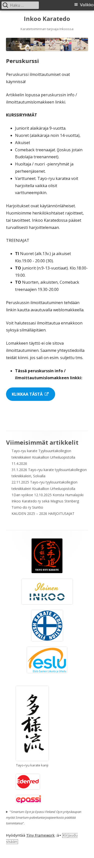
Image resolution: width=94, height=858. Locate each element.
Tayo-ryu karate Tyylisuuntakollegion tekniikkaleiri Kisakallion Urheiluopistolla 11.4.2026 (43, 457)
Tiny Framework (40, 835)
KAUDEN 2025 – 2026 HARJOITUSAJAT (43, 513)
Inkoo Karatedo (47, 19)
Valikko (87, 4)
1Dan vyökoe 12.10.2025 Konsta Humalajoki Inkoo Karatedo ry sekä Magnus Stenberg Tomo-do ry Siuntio (47, 501)
